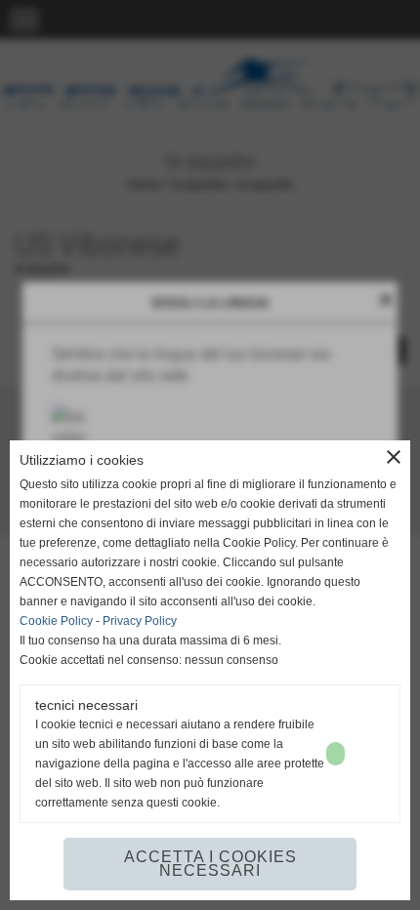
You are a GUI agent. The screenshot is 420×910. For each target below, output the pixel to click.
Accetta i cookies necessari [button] (210, 863)
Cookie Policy (56, 621)
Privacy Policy (140, 621)
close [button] (393, 457)
